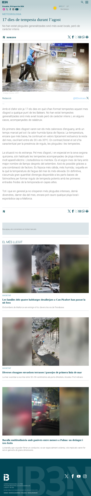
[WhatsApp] (83, 37)
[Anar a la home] (4, 9)
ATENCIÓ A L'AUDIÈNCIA (14, 492)
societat (6, 295)
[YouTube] (16, 9)
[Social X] (7, 9)
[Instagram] (13, 9)
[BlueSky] (20, 9)
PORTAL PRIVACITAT (33, 492)
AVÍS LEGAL (24, 492)
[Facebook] (10, 9)
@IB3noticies (79, 98)
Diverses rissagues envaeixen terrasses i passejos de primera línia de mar (42, 372)
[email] (79, 37)
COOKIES (6, 492)
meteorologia (11, 14)
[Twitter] (69, 37)
